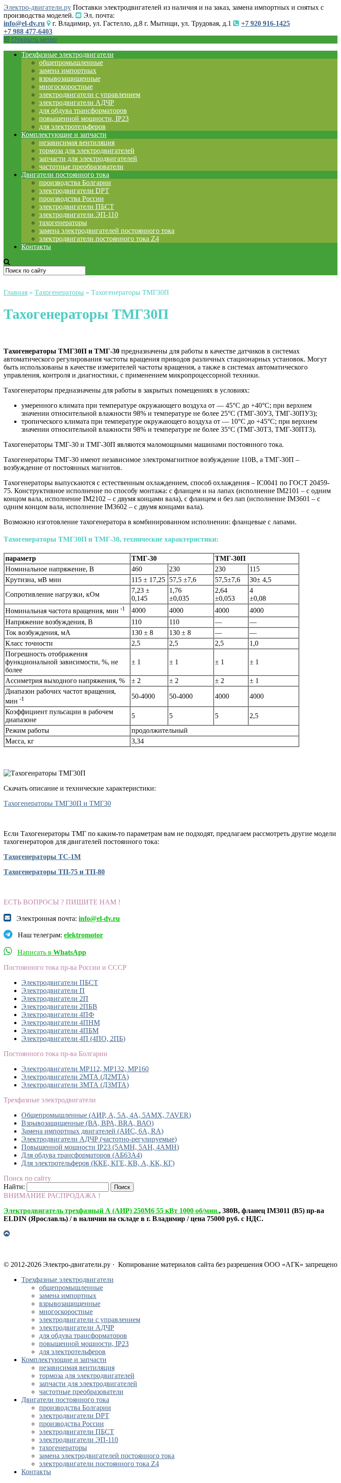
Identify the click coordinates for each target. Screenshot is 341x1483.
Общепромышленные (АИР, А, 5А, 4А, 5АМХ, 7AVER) (106, 1115)
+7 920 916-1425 (265, 23)
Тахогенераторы (59, 292)
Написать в (51, 952)
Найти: (14, 1186)
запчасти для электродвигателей (88, 158)
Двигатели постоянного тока (65, 174)
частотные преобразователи (81, 166)
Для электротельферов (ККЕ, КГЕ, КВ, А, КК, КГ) (97, 1163)
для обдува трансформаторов (83, 110)
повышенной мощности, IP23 (84, 118)
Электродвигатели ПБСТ (59, 982)
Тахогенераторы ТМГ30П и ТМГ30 (57, 803)
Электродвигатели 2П (54, 998)
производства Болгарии (75, 182)
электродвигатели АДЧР (76, 102)
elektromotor (83, 935)
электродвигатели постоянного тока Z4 (99, 238)
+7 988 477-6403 (28, 31)
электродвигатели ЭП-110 (78, 214)
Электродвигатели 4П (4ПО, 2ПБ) (73, 1038)
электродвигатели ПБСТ (76, 206)
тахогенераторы (63, 222)
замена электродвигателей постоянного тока (106, 230)
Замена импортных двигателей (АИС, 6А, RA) (92, 1131)
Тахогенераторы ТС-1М (42, 856)
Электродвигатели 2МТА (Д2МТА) (75, 1077)
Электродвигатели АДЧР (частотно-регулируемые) (99, 1139)
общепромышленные (71, 62)
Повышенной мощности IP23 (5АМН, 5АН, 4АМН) (100, 1147)
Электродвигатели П (53, 990)
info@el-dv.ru (24, 23)
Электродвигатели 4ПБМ (60, 1030)
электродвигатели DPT (74, 190)
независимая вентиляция (77, 142)
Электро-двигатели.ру (37, 7)
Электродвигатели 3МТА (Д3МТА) (75, 1085)
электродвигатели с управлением (89, 94)
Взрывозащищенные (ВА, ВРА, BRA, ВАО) (87, 1123)
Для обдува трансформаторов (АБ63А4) (81, 1155)
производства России (71, 198)
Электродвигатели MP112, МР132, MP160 (85, 1069)
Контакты (36, 246)
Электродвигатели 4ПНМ (60, 1022)
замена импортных (67, 70)
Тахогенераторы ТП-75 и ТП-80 (54, 872)
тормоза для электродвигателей (87, 150)
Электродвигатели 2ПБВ (59, 1006)
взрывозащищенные (69, 78)
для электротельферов (72, 126)
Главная (16, 292)
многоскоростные (66, 86)
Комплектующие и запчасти (64, 134)
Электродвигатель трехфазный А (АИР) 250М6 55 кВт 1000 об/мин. (111, 1210)
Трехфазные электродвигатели (67, 54)
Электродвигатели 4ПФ (57, 1014)
